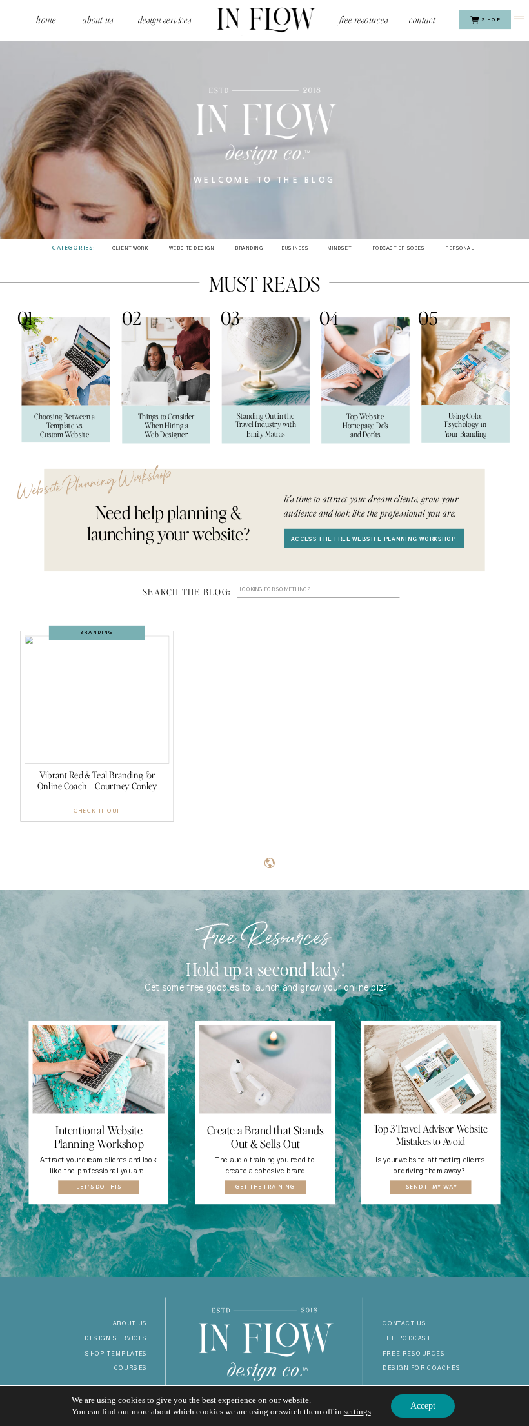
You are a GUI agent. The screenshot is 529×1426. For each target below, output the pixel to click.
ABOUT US (130, 1324)
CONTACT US (404, 1324)
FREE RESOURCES (414, 1354)
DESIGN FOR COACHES (422, 1369)
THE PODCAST (407, 1339)
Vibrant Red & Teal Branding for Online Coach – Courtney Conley (97, 780)
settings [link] (357, 1411)
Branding (97, 632)
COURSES (131, 1369)
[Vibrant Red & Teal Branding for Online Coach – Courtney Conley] (97, 699)
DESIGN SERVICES (116, 1339)
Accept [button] (422, 1406)
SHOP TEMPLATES (116, 1354)
